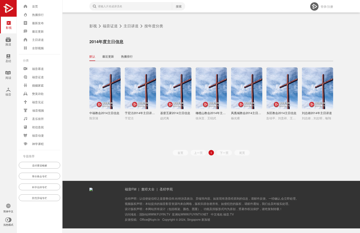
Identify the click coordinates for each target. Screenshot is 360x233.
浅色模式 (8, 224)
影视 (93, 25)
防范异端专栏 (39, 198)
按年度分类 (153, 25)
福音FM (130, 189)
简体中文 (8, 211)
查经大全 (148, 189)
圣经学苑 (166, 189)
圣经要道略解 (39, 165)
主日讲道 (131, 25)
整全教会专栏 (39, 176)
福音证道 (110, 25)
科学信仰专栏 (39, 187)
